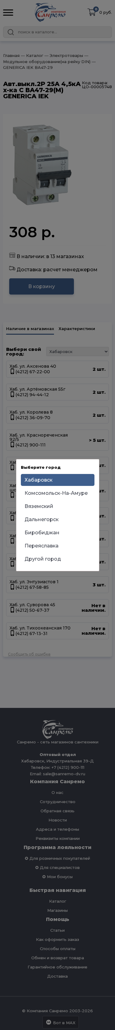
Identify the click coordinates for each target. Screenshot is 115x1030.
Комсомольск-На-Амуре (56, 493)
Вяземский (39, 506)
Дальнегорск (42, 519)
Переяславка (42, 546)
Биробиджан (42, 533)
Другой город (43, 559)
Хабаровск (38, 480)
